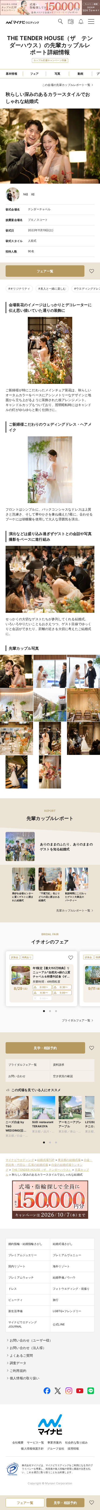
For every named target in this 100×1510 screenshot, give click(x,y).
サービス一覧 (35, 1442)
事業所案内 (54, 1442)
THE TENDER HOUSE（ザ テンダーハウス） (42, 1169)
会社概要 (18, 1442)
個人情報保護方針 (32, 1448)
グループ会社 (55, 1448)
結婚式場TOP (45, 1160)
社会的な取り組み (76, 1442)
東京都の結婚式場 (69, 1160)
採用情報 (73, 1448)
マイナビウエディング (20, 1160)
